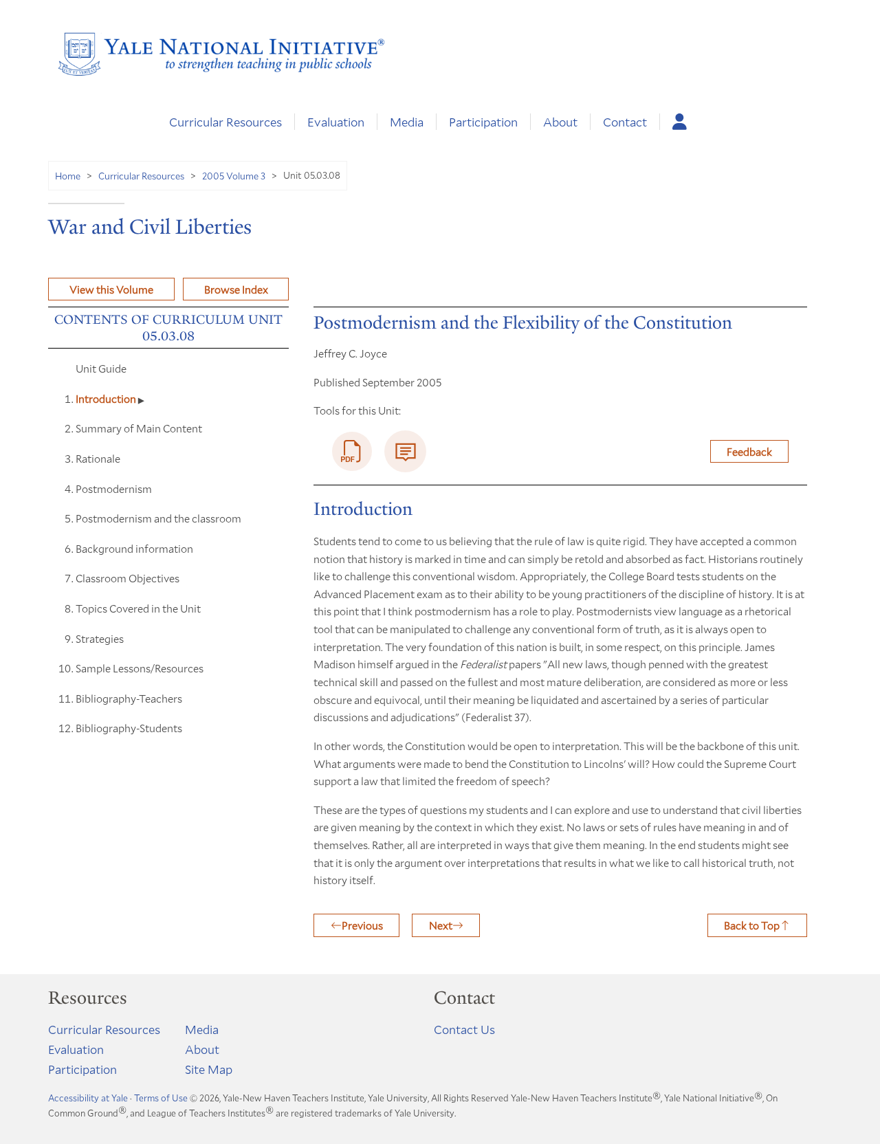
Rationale (98, 458)
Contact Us (464, 1029)
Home (67, 175)
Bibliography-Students (129, 727)
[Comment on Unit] (405, 451)
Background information (134, 548)
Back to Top (752, 925)
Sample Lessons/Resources (140, 668)
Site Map (208, 1069)
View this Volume (111, 289)
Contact (625, 121)
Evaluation (335, 121)
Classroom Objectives (127, 578)
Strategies (100, 638)
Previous (362, 925)
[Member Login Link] (679, 121)
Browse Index (236, 289)
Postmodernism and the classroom (158, 518)
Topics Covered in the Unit (138, 608)
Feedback (749, 451)
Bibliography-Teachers (129, 698)
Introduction (107, 398)
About (560, 121)
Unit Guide (101, 368)
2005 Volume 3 (233, 175)
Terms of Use (161, 1098)
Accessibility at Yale (88, 1098)
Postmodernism (114, 488)
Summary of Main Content (139, 428)
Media (407, 121)
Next (440, 925)
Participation (483, 121)
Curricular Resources (225, 121)
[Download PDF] (352, 452)
